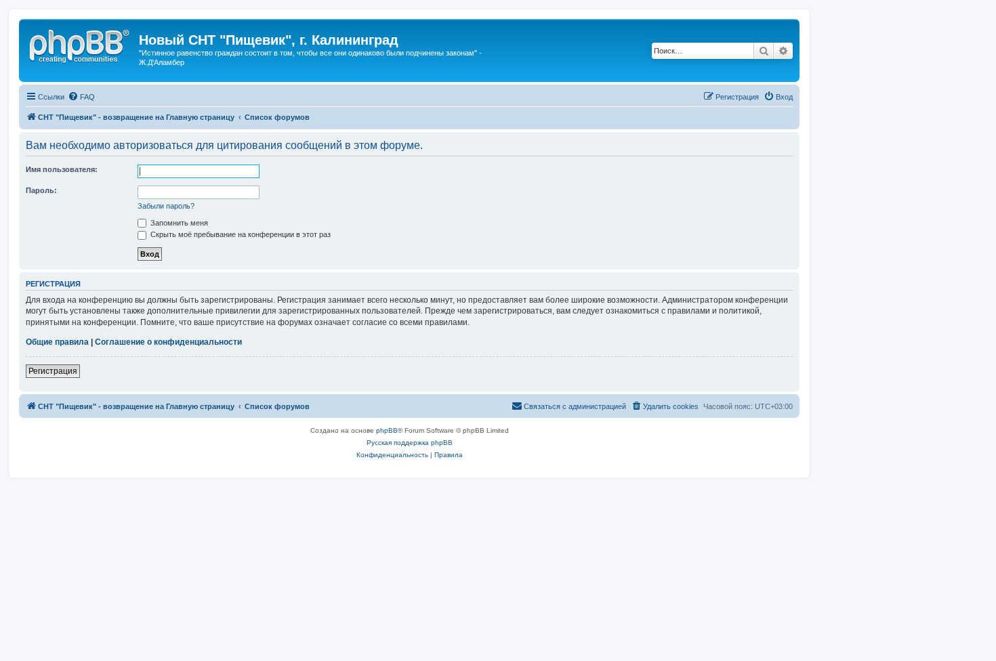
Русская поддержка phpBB (410, 442)
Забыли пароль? (166, 206)
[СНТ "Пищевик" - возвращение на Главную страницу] (80, 44)
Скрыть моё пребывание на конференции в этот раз (239, 234)
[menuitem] (81, 97)
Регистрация (52, 371)
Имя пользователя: (62, 169)
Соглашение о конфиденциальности (168, 342)
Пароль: (41, 190)
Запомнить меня (178, 223)
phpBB (387, 430)
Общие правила (57, 342)
